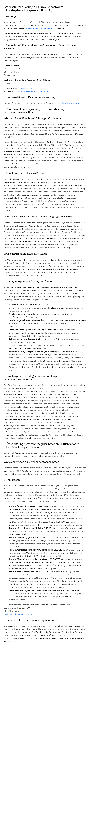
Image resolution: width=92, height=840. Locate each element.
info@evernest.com (28, 88)
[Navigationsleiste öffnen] (85, 4)
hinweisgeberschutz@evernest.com (41, 28)
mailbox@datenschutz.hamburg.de (20, 614)
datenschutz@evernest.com (67, 103)
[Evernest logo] (10, 4)
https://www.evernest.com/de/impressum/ (34, 91)
